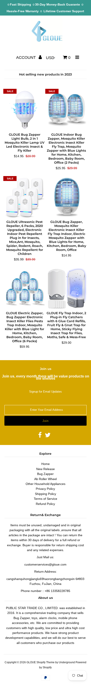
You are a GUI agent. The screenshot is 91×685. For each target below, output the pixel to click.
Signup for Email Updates (45, 391)
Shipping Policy (45, 494)
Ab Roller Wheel (45, 479)
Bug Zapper (45, 474)
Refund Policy (45, 504)
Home (45, 464)
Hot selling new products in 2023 (45, 74)
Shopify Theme (45, 662)
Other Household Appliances (45, 484)
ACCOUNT (26, 57)
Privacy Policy (45, 488)
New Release (45, 469)
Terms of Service (45, 498)
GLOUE (31, 662)
